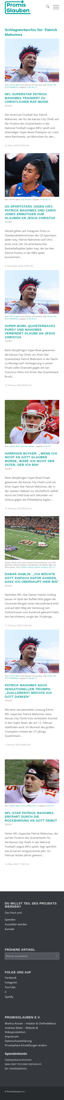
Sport (8, 106)
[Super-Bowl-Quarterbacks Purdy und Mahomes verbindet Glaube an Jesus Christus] (32, 292)
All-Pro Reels (15, 85)
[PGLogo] (26, 7)
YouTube (10, 987)
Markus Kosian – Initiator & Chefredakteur (30, 1023)
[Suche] (45, 7)
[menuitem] (45, 7)
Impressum (12, 1036)
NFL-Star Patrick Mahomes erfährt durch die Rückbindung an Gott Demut (31, 816)
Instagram (11, 982)
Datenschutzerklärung (18, 1041)
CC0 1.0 (52, 567)
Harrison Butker (27, 446)
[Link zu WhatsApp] (51, 1095)
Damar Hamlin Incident (38, 567)
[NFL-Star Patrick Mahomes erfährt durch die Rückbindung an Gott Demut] (32, 781)
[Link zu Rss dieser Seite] (56, 1095)
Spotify (9, 996)
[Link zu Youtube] (40, 1095)
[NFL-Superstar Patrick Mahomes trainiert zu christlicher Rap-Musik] (32, 60)
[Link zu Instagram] (35, 1095)
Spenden (10, 919)
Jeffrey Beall (15, 446)
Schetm (24, 567)
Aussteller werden (16, 924)
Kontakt (9, 929)
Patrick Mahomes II (29, 805)
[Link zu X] (46, 1095)
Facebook (11, 977)
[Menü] (54, 7)
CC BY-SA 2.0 (31, 87)
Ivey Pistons (26, 199)
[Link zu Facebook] (30, 1095)
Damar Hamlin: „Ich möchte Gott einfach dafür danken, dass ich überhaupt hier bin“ (32, 578)
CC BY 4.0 (47, 446)
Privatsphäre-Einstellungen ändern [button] (26, 1045)
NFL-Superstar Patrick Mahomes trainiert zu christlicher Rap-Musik (27, 98)
